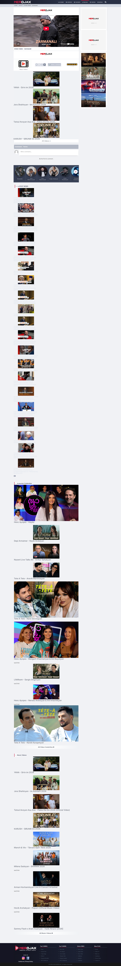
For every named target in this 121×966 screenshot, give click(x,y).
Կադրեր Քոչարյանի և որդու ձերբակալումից (23, 314)
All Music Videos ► (46, 933)
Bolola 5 (42, 956)
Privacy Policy (29, 961)
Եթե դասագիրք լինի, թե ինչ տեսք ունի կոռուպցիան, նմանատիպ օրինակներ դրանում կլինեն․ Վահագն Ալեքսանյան (25, 414)
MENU (101, 2)
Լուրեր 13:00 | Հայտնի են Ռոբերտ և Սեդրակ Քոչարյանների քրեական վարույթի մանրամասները (26, 356)
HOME (62, 2)
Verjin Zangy (43, 953)
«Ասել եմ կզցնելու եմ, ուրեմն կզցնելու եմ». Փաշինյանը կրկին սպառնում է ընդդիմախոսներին (25, 301)
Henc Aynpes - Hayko (24, 522)
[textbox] (49, 152)
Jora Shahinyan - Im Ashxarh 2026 (30, 104)
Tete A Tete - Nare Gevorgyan (28, 618)
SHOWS (77, 2)
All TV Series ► (44, 960)
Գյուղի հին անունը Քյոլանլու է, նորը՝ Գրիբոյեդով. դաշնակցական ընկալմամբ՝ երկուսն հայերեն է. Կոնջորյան (26, 399)
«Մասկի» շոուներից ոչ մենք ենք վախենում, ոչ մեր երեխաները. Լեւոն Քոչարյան (24, 243)
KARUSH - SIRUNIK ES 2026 (27, 139)
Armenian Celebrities (24, 483)
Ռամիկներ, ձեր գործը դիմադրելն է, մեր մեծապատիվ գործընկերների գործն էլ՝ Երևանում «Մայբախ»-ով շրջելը (26, 229)
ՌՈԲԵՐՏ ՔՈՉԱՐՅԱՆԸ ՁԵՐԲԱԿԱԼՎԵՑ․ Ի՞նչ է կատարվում (25, 369)
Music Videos (23, 69)
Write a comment (55, 64)
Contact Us (21, 961)
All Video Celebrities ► (46, 747)
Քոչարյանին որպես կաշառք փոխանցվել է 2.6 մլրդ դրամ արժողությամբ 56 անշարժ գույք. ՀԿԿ (25, 383)
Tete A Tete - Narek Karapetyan (29, 742)
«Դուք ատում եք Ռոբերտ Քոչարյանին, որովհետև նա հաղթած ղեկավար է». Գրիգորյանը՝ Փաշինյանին (26, 470)
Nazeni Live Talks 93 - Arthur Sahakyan (32, 560)
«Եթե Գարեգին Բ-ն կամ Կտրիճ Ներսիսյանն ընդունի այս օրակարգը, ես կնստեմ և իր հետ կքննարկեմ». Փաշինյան (25, 287)
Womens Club (62, 956)
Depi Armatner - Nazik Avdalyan (29, 541)
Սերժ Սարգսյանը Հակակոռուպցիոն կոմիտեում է (24, 441)
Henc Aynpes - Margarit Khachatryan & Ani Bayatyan (39, 659)
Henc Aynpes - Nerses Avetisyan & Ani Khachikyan (38, 700)
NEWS (93, 2)
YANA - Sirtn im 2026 (24, 87)
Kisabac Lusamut (63, 958)
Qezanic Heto (43, 951)
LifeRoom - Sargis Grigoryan (27, 679)
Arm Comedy (62, 953)
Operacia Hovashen (45, 958)
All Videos (46, 141)
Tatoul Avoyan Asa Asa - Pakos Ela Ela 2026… (35, 122)
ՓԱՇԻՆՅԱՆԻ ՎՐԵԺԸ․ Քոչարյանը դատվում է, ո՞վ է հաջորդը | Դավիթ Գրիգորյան (26, 214)
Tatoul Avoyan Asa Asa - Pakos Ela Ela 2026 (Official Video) (42, 810)
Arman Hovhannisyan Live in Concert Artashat (36, 887)
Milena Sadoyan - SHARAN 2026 (29, 866)
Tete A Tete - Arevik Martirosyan (29, 578)
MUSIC (85, 2)
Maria (42, 949)
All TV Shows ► (63, 960)
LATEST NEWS (22, 186)
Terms (25, 147)
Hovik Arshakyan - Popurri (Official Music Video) (36, 908)
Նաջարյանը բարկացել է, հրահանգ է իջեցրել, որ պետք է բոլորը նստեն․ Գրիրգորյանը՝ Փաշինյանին (26, 428)
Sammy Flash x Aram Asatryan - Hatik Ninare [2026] (38, 929)
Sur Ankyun (62, 951)
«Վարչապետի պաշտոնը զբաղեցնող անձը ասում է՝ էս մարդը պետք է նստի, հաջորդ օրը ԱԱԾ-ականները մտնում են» (25, 455)
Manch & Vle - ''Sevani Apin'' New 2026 (32, 847)
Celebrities (80, 960)
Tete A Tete (62, 949)
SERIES (69, 2)
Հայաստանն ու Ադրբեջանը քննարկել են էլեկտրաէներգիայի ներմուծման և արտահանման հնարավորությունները (25, 258)
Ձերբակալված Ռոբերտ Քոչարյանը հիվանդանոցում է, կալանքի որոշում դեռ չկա (26, 272)
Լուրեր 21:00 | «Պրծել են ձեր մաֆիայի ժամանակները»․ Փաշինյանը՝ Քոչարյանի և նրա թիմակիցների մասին (24, 200)
